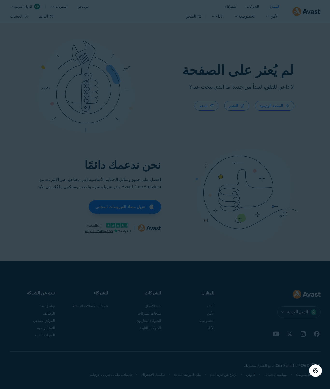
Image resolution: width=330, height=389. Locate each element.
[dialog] (165, 194)
